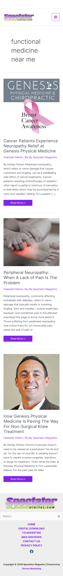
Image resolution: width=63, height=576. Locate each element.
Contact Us (31, 541)
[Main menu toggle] (55, 17)
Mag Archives (32, 537)
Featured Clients (13, 157)
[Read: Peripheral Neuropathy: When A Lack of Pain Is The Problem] (31, 242)
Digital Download (32, 528)
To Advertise (31, 532)
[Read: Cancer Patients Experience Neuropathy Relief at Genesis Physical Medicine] (31, 106)
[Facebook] (31, 551)
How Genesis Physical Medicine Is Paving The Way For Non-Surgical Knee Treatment (31, 424)
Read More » (17, 202)
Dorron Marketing (31, 568)
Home (31, 524)
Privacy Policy (31, 545)
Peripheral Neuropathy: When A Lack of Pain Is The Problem (30, 277)
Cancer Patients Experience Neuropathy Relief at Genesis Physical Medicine (31, 145)
